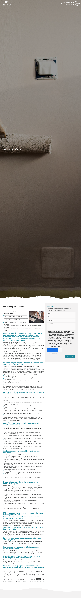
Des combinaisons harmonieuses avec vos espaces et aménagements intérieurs (22, 326)
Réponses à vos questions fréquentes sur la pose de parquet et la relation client (23, 329)
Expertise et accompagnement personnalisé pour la (15, 315)
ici (60, 346)
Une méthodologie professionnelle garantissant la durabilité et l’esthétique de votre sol (15, 322)
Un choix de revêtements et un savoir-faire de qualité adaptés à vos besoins (16, 319)
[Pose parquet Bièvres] (36, 317)
